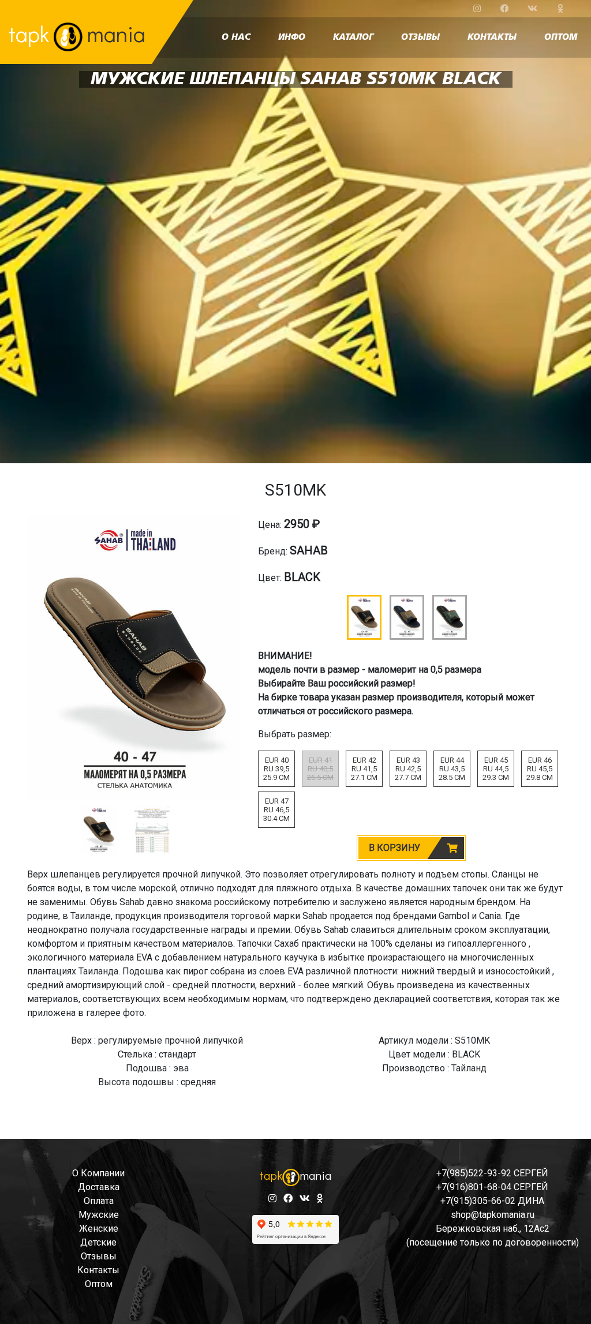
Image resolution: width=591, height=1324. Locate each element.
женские (98, 1228)
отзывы (420, 37)
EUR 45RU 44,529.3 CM (495, 769)
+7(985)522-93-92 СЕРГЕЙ (492, 1173)
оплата (99, 1200)
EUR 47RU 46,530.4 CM (276, 810)
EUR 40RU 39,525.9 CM (276, 769)
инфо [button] (291, 37)
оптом (560, 37)
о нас (236, 37)
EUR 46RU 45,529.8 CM (539, 769)
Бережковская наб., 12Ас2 (492, 1228)
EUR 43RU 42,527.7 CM (408, 769)
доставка (98, 1187)
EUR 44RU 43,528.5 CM (452, 769)
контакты (492, 37)
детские (98, 1242)
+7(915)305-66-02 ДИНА (492, 1200)
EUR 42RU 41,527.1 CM (364, 769)
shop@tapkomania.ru (492, 1214)
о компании (98, 1173)
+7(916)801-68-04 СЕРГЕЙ (492, 1187)
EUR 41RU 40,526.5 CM (320, 769)
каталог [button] (353, 37)
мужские (98, 1214)
